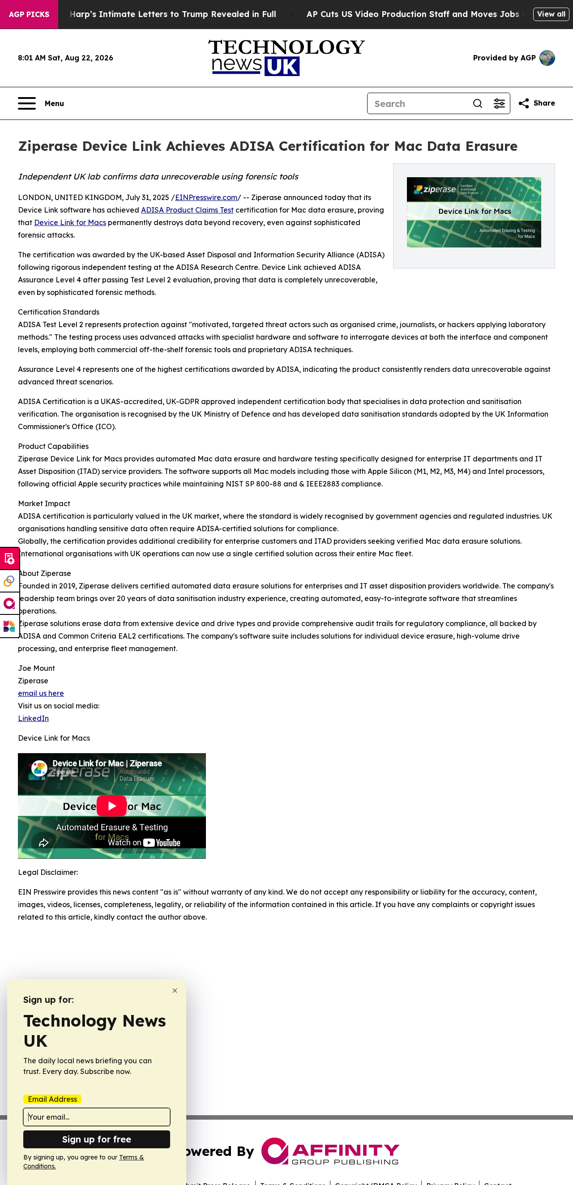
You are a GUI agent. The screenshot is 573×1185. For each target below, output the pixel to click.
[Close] (175, 990)
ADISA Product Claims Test (187, 209)
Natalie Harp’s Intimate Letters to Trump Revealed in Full (156, 14)
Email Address (52, 1099)
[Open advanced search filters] (499, 103)
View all (551, 13)
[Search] (477, 103)
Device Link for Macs (70, 222)
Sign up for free (96, 1139)
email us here (41, 693)
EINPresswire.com (206, 197)
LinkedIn (33, 718)
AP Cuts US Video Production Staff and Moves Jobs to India (431, 14)
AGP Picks (29, 14)
